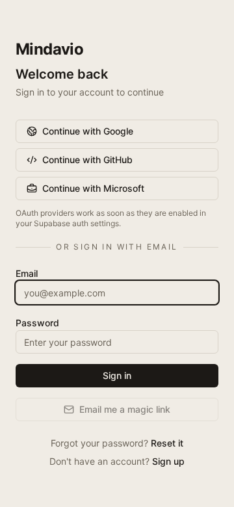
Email (27, 273)
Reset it (167, 442)
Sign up (168, 461)
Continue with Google (87, 130)
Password (37, 322)
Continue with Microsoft (93, 188)
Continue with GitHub (87, 159)
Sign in (117, 375)
